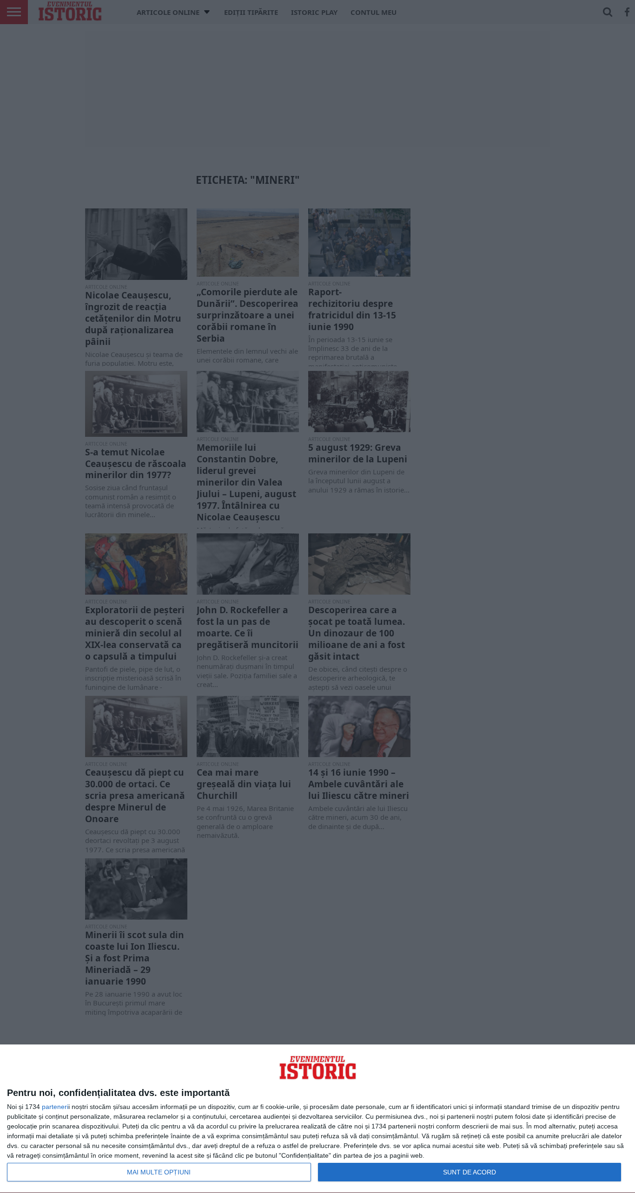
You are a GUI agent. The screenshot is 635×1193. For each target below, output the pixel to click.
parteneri (55, 1106)
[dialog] (317, 1119)
